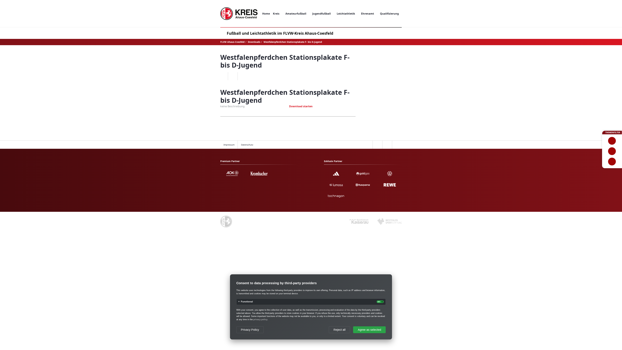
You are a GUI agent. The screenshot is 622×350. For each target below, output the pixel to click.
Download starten (301, 106)
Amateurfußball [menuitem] (295, 13)
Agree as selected (369, 329)
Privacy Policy (250, 329)
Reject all (340, 329)
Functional (247, 302)
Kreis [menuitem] (276, 13)
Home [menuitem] (266, 13)
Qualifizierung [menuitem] (389, 13)
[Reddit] (242, 76)
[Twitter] (233, 76)
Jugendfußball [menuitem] (321, 13)
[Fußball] (612, 141)
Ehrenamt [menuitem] (367, 13)
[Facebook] (223, 76)
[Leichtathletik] (612, 151)
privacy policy (260, 319)
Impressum (229, 144)
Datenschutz (247, 144)
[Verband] (612, 161)
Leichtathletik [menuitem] (346, 13)
